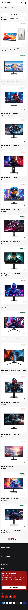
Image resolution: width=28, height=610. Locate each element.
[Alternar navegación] (2, 2)
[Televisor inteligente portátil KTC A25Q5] (14, 34)
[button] (21, 2)
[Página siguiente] (19, 539)
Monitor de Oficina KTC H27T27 (10, 466)
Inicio (2, 7)
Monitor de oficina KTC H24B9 (10, 81)
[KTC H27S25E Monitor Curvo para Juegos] (14, 355)
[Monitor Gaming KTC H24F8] (14, 98)
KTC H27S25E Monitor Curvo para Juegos (13, 370)
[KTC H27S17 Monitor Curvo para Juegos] (14, 323)
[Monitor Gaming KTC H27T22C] (14, 420)
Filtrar (15, 14)
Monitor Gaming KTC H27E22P (10, 209)
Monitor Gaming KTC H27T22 (10, 402)
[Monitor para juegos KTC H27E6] (14, 227)
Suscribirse (14, 587)
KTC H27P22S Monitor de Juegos (11, 306)
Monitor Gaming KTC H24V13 (10, 145)
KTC (14, 606)
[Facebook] (2, 596)
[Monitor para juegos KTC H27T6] (14, 516)
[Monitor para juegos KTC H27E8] (14, 259)
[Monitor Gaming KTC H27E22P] (14, 195)
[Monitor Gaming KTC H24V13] (14, 131)
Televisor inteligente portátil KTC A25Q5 (13, 49)
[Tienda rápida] (24, 45)
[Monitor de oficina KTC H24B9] (14, 66)
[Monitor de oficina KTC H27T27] (14, 484)
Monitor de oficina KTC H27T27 (10, 498)
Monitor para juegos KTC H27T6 (11, 531)
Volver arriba (5, 547)
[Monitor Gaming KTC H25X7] (14, 163)
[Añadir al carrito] (24, 77)
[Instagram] (10, 596)
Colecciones (8, 7)
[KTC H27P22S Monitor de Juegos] (14, 291)
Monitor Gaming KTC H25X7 (9, 177)
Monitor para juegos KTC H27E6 (10, 242)
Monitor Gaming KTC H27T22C (10, 434)
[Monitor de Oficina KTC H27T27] (14, 452)
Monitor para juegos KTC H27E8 (11, 274)
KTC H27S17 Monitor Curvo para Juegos (13, 338)
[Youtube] (14, 596)
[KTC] (7, 3)
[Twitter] (6, 596)
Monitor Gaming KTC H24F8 (9, 113)
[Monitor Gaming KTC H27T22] (14, 388)
